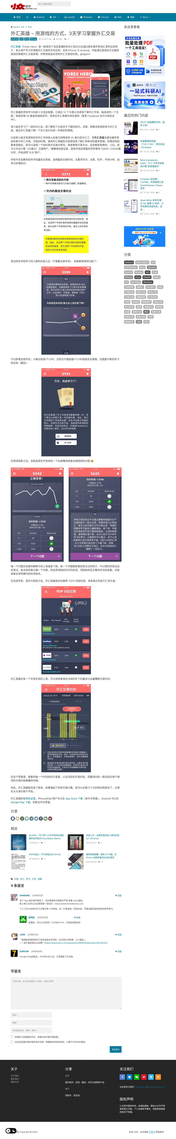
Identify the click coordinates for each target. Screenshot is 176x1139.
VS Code (135, 282)
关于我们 (15, 1075)
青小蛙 (59, 39)
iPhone (33, 39)
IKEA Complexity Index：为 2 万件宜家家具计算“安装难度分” (152, 163)
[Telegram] (129, 1077)
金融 (40, 879)
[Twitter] (151, 1077)
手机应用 (152, 297)
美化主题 (141, 316)
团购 (160, 287)
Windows (87, 17)
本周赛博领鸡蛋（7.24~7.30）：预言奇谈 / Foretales (152, 144)
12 (102, 862)
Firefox (128, 272)
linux (137, 277)
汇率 (34, 879)
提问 (67, 1088)
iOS (54, 17)
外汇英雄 (16, 46)
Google (138, 272)
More (145, 17)
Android (40, 17)
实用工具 (129, 297)
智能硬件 (146, 302)
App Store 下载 (74, 798)
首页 (18, 17)
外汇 (22, 879)
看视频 (159, 307)
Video (157, 277)
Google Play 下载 (20, 802)
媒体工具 (141, 292)
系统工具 (156, 312)
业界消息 (129, 287)
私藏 (127, 312)
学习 (28, 879)
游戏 (139, 307)
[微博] (144, 1077)
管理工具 (137, 312)
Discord (161, 1087)
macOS (71, 17)
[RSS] (158, 1077)
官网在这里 (29, 798)
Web (119, 17)
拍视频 (136, 302)
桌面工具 (158, 302)
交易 (16, 879)
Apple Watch (142, 262)
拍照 (127, 302)
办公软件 (150, 287)
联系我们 (15, 1078)
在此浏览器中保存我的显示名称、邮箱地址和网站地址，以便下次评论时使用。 (51, 1042)
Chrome (105, 17)
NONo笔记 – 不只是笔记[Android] (45, 854)
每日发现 (129, 307)
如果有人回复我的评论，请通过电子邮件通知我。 (37, 1037)
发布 (67, 1075)
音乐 (146, 321)
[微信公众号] (136, 1077)
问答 (139, 321)
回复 (119, 895)
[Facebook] (122, 1077)
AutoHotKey (131, 267)
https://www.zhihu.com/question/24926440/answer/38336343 (76, 943)
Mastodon (141, 1087)
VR (126, 282)
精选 (132, 17)
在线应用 (129, 292)
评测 (150, 316)
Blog (142, 267)
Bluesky (151, 1087)
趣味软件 (129, 321)
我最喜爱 (141, 297)
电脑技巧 (148, 307)
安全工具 (152, 292)
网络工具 (129, 316)
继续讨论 (15, 1082)
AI (27, 17)
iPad (27, 39)
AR (153, 262)
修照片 (140, 287)
